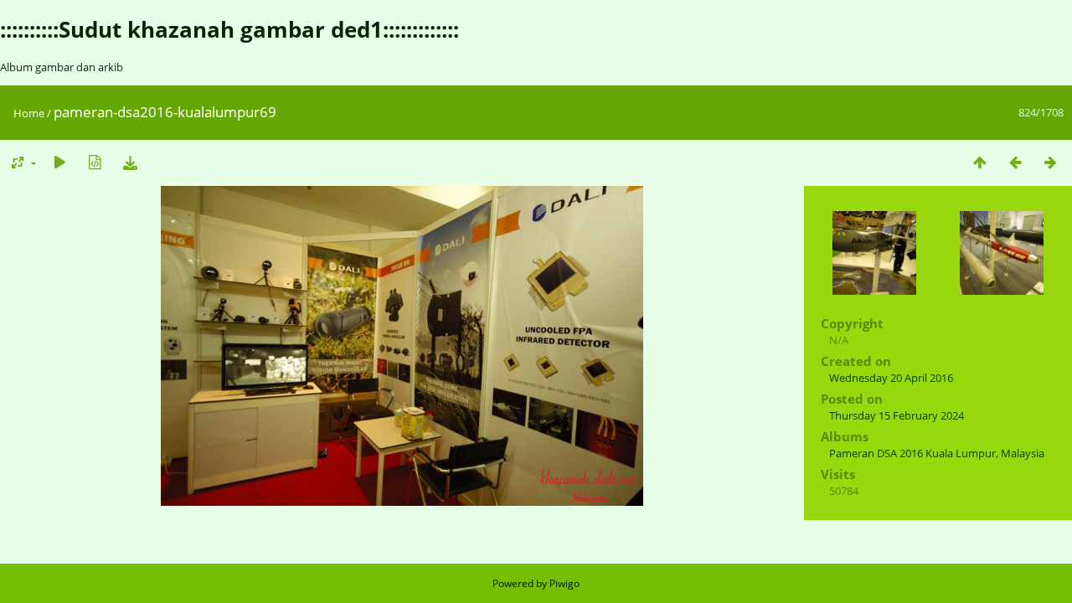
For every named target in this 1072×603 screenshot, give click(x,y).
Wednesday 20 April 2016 (891, 377)
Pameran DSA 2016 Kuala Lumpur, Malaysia (936, 453)
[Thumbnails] (979, 162)
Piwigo (564, 583)
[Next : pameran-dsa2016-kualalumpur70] (1050, 162)
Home (28, 113)
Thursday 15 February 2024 (896, 415)
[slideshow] (59, 162)
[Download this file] (129, 162)
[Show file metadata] (94, 162)
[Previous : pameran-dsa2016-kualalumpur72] (1015, 162)
